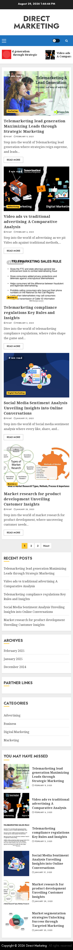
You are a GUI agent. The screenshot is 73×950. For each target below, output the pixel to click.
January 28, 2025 (25, 509)
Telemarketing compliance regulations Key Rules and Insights (30, 312)
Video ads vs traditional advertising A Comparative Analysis (30, 221)
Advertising (13, 206)
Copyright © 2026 (13, 946)
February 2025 (14, 651)
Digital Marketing (16, 393)
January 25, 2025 (43, 930)
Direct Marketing (36, 22)
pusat (9, 136)
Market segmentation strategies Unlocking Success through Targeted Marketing (49, 919)
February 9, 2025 (25, 136)
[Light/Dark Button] (56, 41)
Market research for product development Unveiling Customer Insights (32, 499)
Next (46, 546)
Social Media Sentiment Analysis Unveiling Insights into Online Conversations (35, 408)
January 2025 (13, 659)
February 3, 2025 (25, 323)
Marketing (13, 111)
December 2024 (15, 667)
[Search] (66, 40)
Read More (13, 160)
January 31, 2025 (25, 418)
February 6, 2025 (25, 232)
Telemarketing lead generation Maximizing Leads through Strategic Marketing (34, 126)
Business (12, 297)
